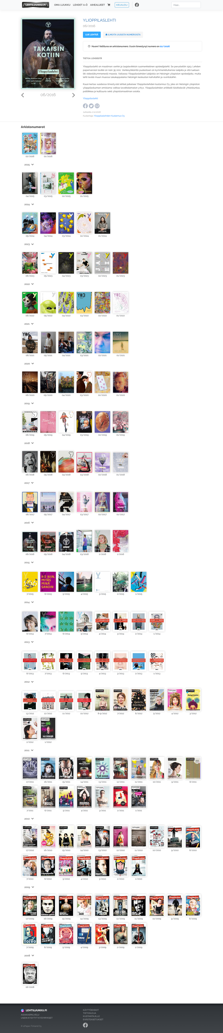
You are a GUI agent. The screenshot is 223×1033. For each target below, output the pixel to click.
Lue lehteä (91, 34)
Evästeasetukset (93, 1019)
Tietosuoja (89, 1013)
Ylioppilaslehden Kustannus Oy (109, 116)
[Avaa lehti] (30, 142)
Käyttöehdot (91, 1010)
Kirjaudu (121, 4)
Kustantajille (91, 1016)
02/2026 (165, 46)
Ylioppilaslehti (90, 98)
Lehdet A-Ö (80, 4)
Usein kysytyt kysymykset (37, 1018)
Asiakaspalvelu (30, 1015)
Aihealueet (97, 4)
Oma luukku (62, 4)
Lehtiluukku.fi (36, 1010)
